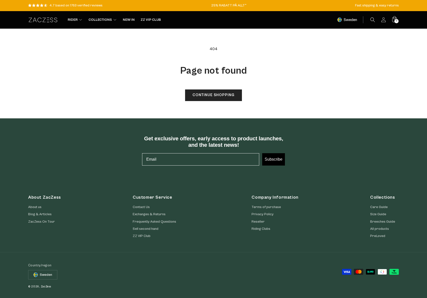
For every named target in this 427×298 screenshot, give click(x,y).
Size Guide (378, 214)
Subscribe (273, 159)
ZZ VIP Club (141, 236)
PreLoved (377, 236)
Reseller (258, 222)
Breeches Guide (382, 222)
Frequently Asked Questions (154, 222)
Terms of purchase (266, 207)
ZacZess (46, 286)
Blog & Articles (40, 214)
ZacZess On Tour (41, 222)
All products (379, 229)
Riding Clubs (261, 229)
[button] (372, 19)
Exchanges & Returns (149, 214)
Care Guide (379, 207)
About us (35, 207)
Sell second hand (145, 229)
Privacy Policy (263, 214)
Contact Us (141, 207)
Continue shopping (213, 95)
